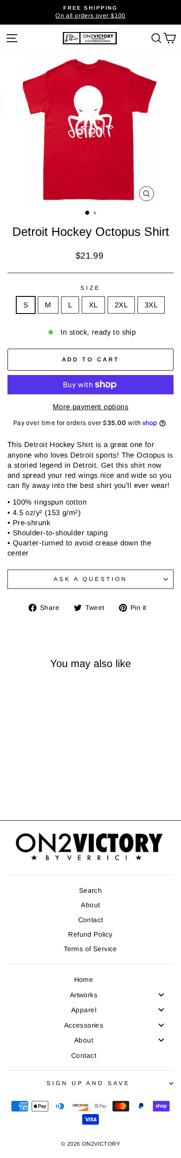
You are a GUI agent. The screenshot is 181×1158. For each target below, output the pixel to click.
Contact (90, 920)
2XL (121, 305)
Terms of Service (90, 948)
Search (90, 890)
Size (90, 288)
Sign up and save (88, 1083)
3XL (151, 305)
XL (93, 305)
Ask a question (90, 579)
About (90, 905)
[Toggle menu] (161, 994)
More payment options (90, 407)
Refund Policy (90, 934)
